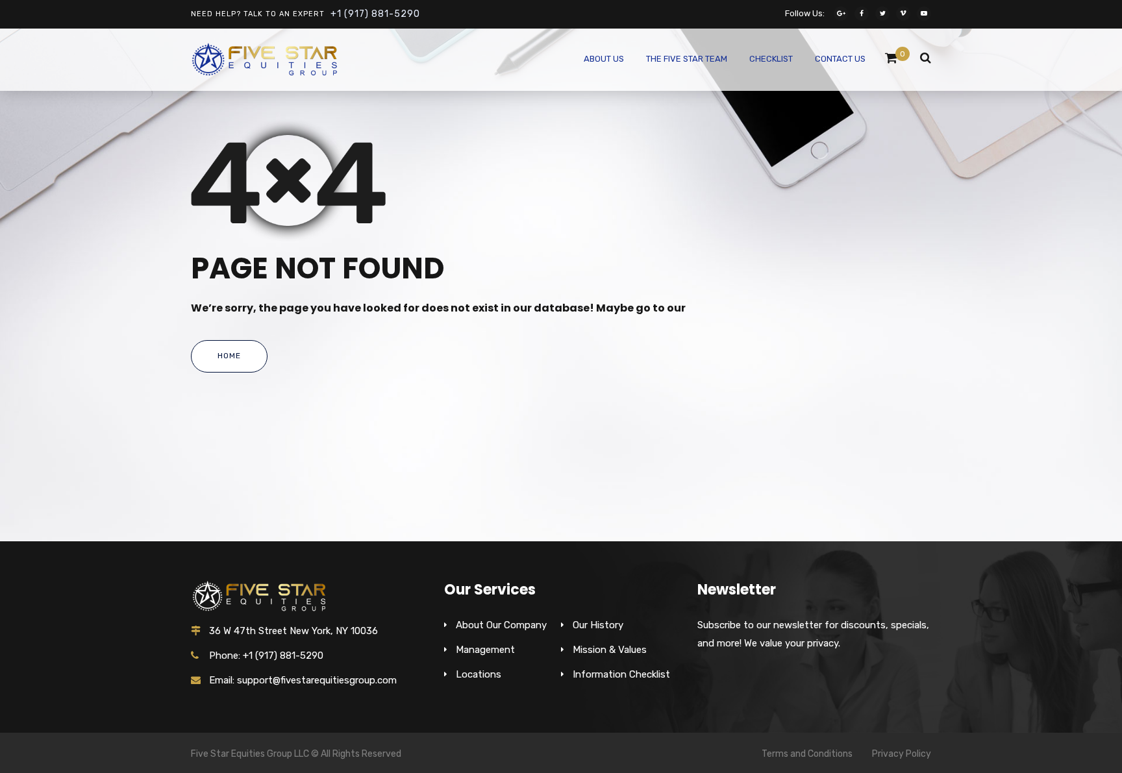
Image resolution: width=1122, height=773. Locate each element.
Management (485, 650)
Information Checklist (621, 674)
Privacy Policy (901, 753)
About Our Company (501, 625)
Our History (598, 625)
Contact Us (840, 59)
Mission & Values (610, 650)
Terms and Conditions (807, 753)
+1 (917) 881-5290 (375, 13)
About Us (604, 59)
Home (229, 355)
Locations (478, 674)
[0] (891, 61)
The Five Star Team (686, 59)
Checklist (771, 59)
